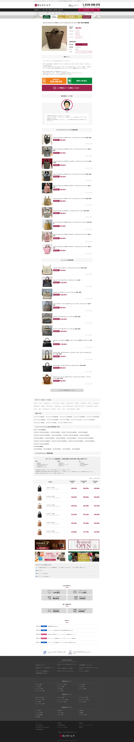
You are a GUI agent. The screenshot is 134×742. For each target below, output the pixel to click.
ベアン (35, 409)
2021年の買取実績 (57, 449)
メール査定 (97, 9)
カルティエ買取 (61, 686)
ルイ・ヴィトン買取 (62, 684)
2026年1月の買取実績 (82, 432)
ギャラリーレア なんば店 (76, 419)
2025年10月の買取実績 (57, 435)
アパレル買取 (60, 712)
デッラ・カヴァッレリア (68, 406)
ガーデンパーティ (70, 403)
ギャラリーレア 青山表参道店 (52, 416)
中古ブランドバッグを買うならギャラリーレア (67, 665)
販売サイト (76, 5)
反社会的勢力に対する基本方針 (42, 727)
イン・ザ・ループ (55, 403)
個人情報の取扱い (39, 725)
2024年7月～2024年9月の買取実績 (59, 441)
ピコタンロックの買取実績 (60, 12)
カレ (64, 409)
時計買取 (81, 710)
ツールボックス (89, 406)
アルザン (43, 406)
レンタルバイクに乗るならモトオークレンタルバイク (88, 668)
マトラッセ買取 (82, 701)
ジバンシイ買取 (82, 688)
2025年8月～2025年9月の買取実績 (70, 435)
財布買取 (60, 710)
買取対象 (50, 9)
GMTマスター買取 (40, 697)
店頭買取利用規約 (39, 729)
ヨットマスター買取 (40, 703)
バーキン (36, 403)
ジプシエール (96, 403)
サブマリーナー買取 (83, 697)
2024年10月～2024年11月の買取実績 (42, 441)
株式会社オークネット (40, 665)
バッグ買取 (46, 14)
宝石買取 (38, 716)
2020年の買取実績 (66, 449)
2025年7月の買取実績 (84, 435)
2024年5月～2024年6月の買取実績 (75, 441)
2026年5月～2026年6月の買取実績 (41, 432)
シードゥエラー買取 (40, 699)
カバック (96, 406)
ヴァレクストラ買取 (40, 690)
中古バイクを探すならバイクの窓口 (65, 668)
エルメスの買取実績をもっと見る (67, 390)
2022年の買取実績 (47, 449)
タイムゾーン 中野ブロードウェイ (65, 422)
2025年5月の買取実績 (49, 438)
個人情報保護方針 (61, 725)
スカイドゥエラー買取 (84, 699)
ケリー (40, 403)
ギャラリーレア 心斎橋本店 (39, 419)
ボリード (77, 403)
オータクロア (36, 406)
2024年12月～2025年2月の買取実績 (85, 438)
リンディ (90, 403)
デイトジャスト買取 (62, 701)
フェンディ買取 (39, 688)
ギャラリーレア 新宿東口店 (79, 416)
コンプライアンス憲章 (62, 727)
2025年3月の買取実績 (71, 438)
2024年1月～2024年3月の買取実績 (41, 444)
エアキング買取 (61, 697)
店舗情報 (55, 9)
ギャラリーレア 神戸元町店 (89, 419)
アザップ (54, 409)
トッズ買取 (60, 688)
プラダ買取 (81, 686)
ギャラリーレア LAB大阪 (39, 422)
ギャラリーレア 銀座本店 (39, 416)
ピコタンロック (79, 37)
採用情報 (81, 723)
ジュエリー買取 (39, 712)
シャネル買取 (82, 684)
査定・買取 (45, 9)
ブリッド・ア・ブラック (80, 406)
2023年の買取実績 (38, 449)
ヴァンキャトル (49, 406)
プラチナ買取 (60, 714)
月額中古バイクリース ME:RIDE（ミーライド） (45, 668)
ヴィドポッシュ (58, 406)
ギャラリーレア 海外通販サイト (42, 671)
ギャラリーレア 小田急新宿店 (81, 44)
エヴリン (63, 403)
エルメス (77, 34)
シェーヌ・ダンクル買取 (63, 699)
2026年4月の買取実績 (55, 432)
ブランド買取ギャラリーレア (38, 12)
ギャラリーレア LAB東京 (51, 422)
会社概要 (59, 723)
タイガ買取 (38, 701)
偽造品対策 (60, 9)
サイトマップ (39, 723)
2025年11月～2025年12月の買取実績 (42, 435)
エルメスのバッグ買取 (52, 14)
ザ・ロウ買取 (60, 690)
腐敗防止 (81, 727)
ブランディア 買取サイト (84, 671)
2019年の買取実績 (76, 449)
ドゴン (39, 409)
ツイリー (59, 409)
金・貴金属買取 (39, 714)
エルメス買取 (46, 12)
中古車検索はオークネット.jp (85, 665)
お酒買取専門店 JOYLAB (41, 673)
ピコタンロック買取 (52, 12)
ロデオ (78, 409)
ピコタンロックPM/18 (87, 51)
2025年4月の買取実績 (60, 438)
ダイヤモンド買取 (83, 714)
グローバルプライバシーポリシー (86, 725)
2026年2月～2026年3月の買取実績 (68, 432)
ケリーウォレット (46, 409)
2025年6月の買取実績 (38, 438)
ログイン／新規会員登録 (83, 9)
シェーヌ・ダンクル (71, 409)
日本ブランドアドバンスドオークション (66, 671)
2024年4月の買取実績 (89, 441)
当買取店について (38, 9)
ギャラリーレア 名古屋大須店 (93, 416)
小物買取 (81, 712)
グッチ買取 (38, 686)
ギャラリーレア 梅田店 (64, 419)
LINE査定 (92, 9)
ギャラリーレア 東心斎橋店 (52, 419)
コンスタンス (83, 403)
